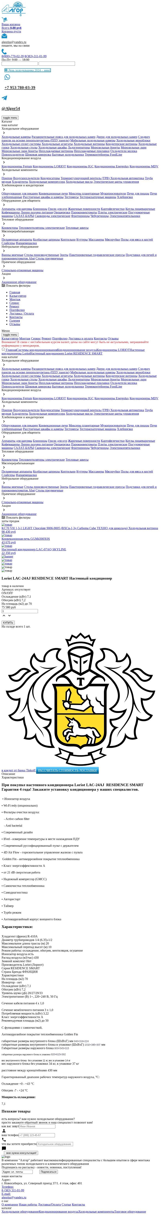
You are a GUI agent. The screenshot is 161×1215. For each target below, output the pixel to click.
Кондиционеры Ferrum (17, 166)
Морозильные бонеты (105, 147)
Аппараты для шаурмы (17, 209)
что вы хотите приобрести (19, 1144)
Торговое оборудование (130, 1211)
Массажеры (96, 239)
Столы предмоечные (49, 258)
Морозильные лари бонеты (20, 151)
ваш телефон (10, 1135)
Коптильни (68, 239)
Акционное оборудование (19, 282)
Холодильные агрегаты (57, 144)
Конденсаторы (50, 178)
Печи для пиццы (138, 193)
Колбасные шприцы (46, 239)
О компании (10, 1204)
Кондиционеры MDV (144, 166)
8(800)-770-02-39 (13, 56)
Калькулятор (17, 295)
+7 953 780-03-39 (20, 87)
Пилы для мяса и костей (137, 239)
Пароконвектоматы (84, 212)
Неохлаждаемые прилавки (92, 151)
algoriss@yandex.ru (14, 42)
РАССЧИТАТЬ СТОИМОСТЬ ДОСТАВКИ (67, 770)
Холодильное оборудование (20, 1211)
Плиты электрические (112, 212)
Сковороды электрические (52, 216)
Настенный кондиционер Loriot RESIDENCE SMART (66, 353)
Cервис (14, 303)
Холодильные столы (24, 147)
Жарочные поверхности (84, 209)
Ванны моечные (12, 255)
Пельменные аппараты (17, 239)
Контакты (16, 317)
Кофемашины (11, 212)
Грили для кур (57, 209)
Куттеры (82, 239)
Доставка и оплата (80, 338)
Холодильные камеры (16, 136)
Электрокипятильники (125, 216)
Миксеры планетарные (84, 193)
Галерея (14, 320)
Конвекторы (10, 227)
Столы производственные (41, 255)
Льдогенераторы (79, 147)
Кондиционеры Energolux (111, 166)
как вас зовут (10, 1126)
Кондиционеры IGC (80, 166)
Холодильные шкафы (52, 147)
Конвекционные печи (53, 193)
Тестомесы (71, 197)
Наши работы (28, 1204)
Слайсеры (8, 243)
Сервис (36, 338)
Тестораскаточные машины (98, 197)
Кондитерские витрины (121, 144)
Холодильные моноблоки (133, 140)
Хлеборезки (125, 197)
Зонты (64, 255)
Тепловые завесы (77, 227)
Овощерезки (62, 212)
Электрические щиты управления (116, 181)
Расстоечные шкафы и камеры (43, 197)
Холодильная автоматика (127, 178)
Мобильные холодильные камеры (92, 140)
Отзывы (14, 324)
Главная (14, 292)
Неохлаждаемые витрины (56, 151)
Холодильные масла (79, 181)
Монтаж (14, 299)
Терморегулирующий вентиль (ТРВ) (85, 178)
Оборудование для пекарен (20, 193)
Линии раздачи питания (37, 212)
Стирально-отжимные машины (22, 270)
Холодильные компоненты (96, 1211)
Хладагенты (20, 181)
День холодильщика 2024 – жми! (28, 70)
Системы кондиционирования (36, 350)
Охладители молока (123, 151)
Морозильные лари (133, 147)
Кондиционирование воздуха (77, 350)
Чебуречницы (100, 216)
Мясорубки (112, 239)
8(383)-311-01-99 (36, 56)
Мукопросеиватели (113, 193)
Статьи (66, 1204)
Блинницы (40, 209)
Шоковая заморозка (38, 154)
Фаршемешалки (26, 243)
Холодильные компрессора (47, 181)
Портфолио (17, 310)
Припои (7, 178)
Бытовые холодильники (68, 154)
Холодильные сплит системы (21, 144)
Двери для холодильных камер (116, 136)
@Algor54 (11, 108)
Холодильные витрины (89, 144)
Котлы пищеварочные (140, 209)
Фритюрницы (80, 216)
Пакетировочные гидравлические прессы (97, 255)
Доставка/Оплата (49, 1204)
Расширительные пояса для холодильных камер (63, 136)
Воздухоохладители (26, 178)
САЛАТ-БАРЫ (24, 216)
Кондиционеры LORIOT (49, 166)
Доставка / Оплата (21, 313)
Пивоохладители (13, 154)
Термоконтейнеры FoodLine (103, 154)
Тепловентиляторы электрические (42, 227)
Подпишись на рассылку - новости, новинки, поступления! (41, 1167)
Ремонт (14, 306)
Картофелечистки (113, 209)
